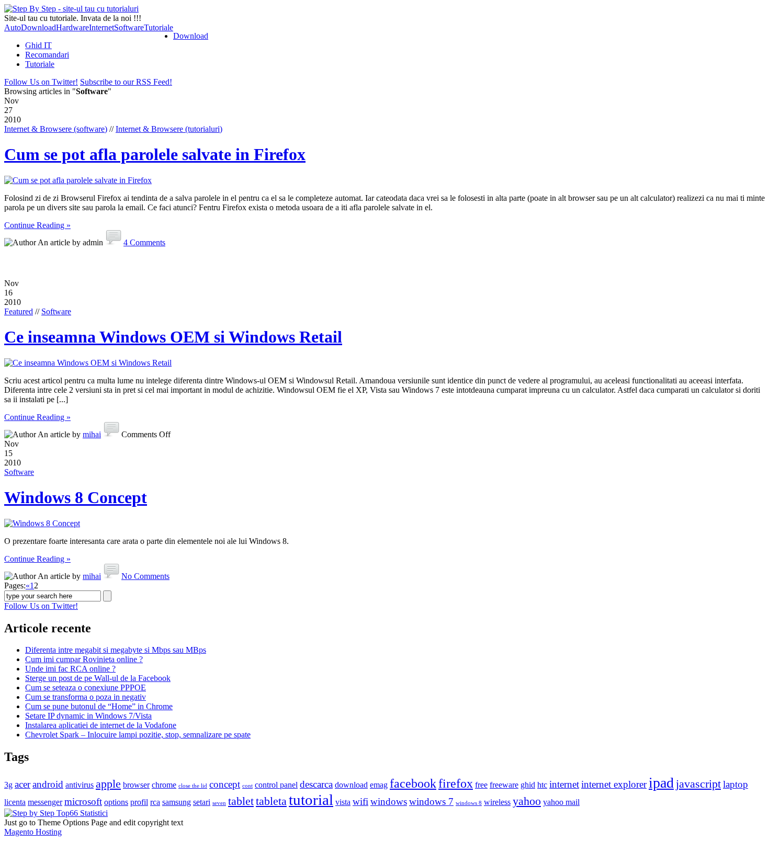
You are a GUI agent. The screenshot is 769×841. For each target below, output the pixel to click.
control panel (276, 784)
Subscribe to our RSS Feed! (126, 81)
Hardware (72, 27)
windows (388, 801)
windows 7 (431, 801)
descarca (316, 784)
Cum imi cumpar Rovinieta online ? (84, 659)
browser (136, 784)
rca (155, 802)
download (351, 784)
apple (108, 783)
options (116, 802)
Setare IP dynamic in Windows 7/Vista (88, 715)
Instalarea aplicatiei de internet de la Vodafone (100, 725)
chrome (164, 784)
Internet (101, 27)
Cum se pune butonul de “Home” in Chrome (99, 706)
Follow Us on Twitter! (41, 81)
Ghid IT (38, 45)
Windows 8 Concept (75, 497)
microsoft (83, 801)
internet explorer (614, 784)
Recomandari (47, 54)
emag (379, 784)
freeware (504, 784)
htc (542, 784)
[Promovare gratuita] (56, 813)
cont (247, 786)
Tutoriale (158, 27)
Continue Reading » (37, 225)
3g (8, 784)
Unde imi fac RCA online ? (70, 668)
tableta (271, 801)
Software (129, 27)
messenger (45, 802)
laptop (735, 784)
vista (342, 802)
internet (564, 784)
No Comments (145, 576)
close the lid (192, 786)
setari (201, 802)
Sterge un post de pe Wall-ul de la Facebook (98, 678)
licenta (15, 802)
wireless (497, 802)
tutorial (311, 799)
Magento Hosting (33, 831)
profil (139, 802)
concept (224, 784)
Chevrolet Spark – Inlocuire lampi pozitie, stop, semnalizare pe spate (138, 734)
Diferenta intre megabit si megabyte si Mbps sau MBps (115, 649)
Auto (12, 27)
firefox (455, 783)
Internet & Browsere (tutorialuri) (169, 128)
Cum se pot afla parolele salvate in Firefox (155, 154)
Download (38, 27)
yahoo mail (561, 802)
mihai (92, 434)
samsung (176, 802)
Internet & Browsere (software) (55, 128)
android (47, 784)
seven (219, 803)
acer (22, 784)
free (481, 784)
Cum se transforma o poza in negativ (85, 696)
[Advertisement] (384, 263)
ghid (528, 784)
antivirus (79, 784)
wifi (360, 801)
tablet (241, 801)
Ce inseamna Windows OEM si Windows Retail (173, 336)
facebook (413, 783)
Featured (18, 311)
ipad (661, 783)
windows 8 (469, 803)
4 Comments (144, 242)
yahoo (527, 801)
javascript (698, 783)
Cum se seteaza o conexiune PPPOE (85, 687)
